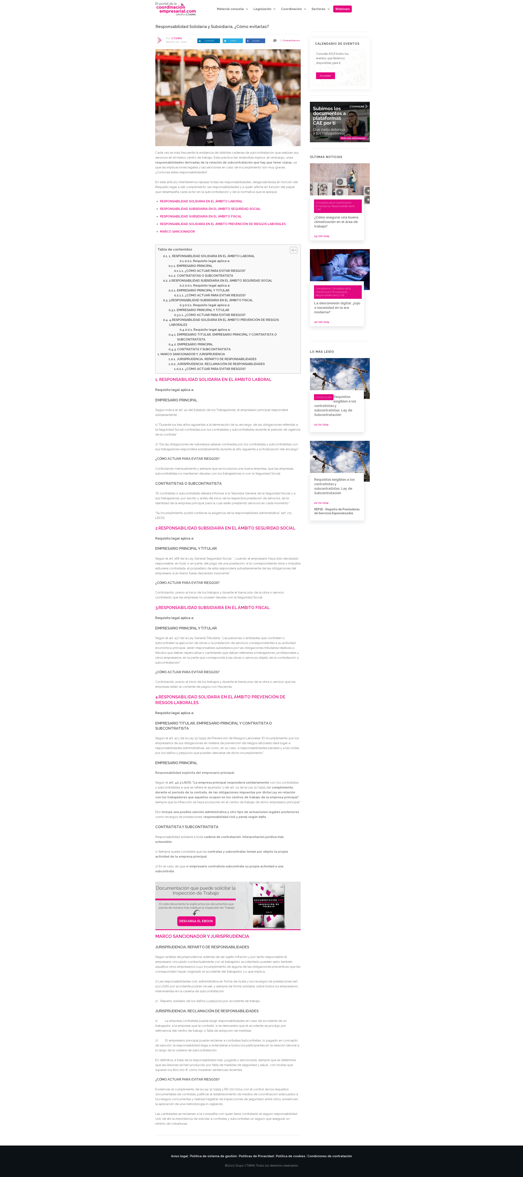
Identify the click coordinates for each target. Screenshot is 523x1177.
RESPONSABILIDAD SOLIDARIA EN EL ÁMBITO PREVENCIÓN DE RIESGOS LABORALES (223, 224)
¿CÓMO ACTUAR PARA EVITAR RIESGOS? (217, 271)
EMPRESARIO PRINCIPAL (194, 266)
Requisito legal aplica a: (211, 261)
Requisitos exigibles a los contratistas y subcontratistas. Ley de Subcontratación (335, 406)
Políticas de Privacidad (256, 1156)
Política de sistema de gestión (213, 1156)
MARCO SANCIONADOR (177, 231)
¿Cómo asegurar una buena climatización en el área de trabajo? (336, 221)
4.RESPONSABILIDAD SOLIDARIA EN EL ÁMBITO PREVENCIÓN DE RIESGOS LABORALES (224, 322)
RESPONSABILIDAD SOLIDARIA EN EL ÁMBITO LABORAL (201, 201)
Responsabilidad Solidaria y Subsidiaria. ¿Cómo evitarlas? (212, 26)
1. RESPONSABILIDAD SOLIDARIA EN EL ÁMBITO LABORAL (212, 256)
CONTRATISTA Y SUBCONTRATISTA (204, 349)
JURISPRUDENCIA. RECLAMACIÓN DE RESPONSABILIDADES (221, 364)
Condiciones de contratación (329, 1156)
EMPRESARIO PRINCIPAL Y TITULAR (203, 290)
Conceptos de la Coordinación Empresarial (333, 290)
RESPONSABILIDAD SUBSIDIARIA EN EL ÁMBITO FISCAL (201, 216)
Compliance (323, 288)
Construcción (324, 397)
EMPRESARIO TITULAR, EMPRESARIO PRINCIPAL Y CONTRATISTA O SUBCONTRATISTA (227, 337)
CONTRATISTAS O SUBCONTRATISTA (205, 276)
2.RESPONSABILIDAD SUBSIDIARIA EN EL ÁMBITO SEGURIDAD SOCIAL (220, 280)
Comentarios (291, 40)
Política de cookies (290, 1156)
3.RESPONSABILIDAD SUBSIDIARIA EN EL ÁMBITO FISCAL (211, 300)
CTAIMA (176, 38)
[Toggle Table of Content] (291, 250)
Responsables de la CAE (330, 295)
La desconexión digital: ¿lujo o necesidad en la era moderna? (337, 307)
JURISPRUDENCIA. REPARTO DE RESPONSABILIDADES (216, 359)
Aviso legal (179, 1156)
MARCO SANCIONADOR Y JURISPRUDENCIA (194, 354)
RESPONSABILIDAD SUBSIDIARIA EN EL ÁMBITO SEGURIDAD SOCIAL (210, 209)
